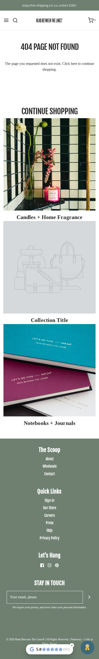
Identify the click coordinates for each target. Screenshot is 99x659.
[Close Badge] (72, 645)
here (74, 64)
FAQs (49, 530)
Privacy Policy (49, 538)
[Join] (89, 597)
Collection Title (49, 320)
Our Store (49, 508)
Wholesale (50, 466)
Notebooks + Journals (49, 423)
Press (49, 523)
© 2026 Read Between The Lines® (25, 639)
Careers (49, 515)
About (50, 459)
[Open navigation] (6, 20)
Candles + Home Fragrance (49, 217)
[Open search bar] (16, 20)
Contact (49, 474)
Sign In (49, 500)
